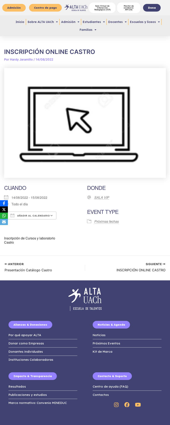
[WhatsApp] (4, 216)
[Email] (4, 222)
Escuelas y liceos (143, 22)
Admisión (68, 22)
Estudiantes (92, 22)
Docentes (115, 22)
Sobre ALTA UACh (41, 22)
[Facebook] (4, 203)
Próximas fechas (106, 221)
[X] (4, 209)
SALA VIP (101, 197)
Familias (86, 30)
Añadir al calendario (33, 215)
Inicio (20, 22)
